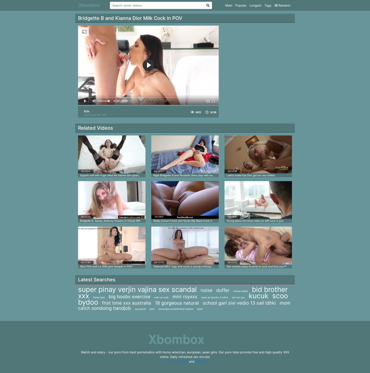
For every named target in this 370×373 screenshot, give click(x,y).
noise (206, 290)
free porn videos (176, 361)
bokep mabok (240, 291)
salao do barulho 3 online (214, 297)
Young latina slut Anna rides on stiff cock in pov (254, 220)
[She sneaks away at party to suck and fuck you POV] (258, 246)
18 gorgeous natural (177, 303)
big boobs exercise (129, 296)
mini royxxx (184, 296)
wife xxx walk (161, 297)
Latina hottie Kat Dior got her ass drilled (250, 175)
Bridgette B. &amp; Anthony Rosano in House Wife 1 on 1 (115, 220)
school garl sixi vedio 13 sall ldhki (239, 303)
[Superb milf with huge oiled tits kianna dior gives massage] (111, 154)
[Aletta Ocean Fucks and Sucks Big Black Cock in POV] (185, 200)
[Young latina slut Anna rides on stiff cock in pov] (258, 200)
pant (152, 308)
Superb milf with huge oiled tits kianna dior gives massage (115, 175)
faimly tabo (99, 297)
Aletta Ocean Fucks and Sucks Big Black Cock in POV (186, 220)
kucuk (258, 296)
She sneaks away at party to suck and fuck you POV (258, 266)
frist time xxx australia (126, 303)
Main (228, 5)
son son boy (238, 297)
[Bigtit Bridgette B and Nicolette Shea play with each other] (185, 154)
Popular (240, 5)
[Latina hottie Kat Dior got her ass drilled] (258, 154)
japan (200, 308)
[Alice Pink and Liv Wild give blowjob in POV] (111, 246)
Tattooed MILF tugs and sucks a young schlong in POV (186, 266)
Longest (255, 5)
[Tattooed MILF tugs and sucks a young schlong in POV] (185, 246)
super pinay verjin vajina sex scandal (137, 289)
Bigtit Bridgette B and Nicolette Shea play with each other (188, 175)
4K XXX (200, 361)
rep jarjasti (140, 308)
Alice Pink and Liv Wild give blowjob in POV (106, 266)
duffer (223, 290)
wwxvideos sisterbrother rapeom (175, 308)
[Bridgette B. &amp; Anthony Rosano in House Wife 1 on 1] (111, 200)
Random (284, 5)
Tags (267, 5)
